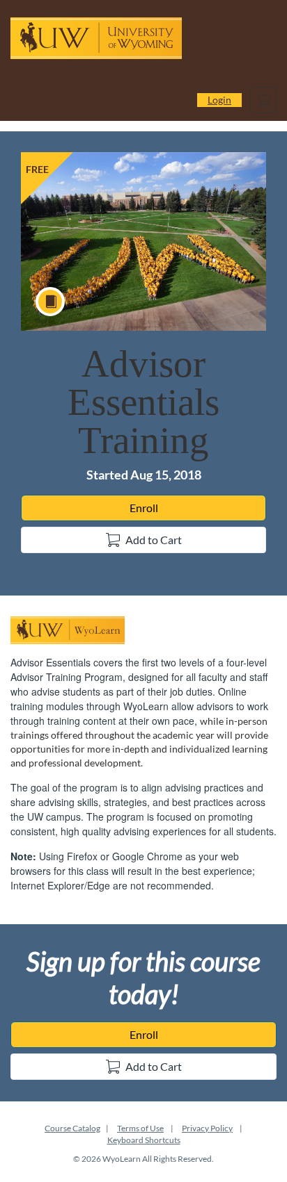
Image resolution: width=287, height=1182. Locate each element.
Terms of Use (140, 1128)
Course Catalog (72, 1128)
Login (219, 100)
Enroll (144, 507)
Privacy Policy (207, 1128)
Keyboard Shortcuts (143, 1140)
